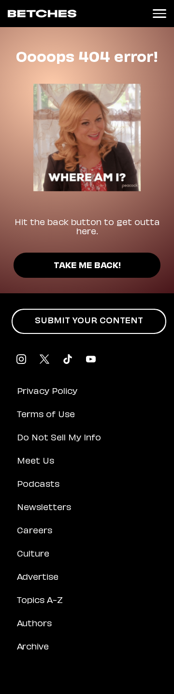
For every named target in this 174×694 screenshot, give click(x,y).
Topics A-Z (40, 601)
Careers (34, 531)
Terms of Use (46, 415)
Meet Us (35, 462)
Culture (33, 554)
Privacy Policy (47, 392)
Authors (34, 624)
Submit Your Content (89, 321)
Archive (33, 647)
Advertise (37, 578)
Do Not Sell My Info (59, 438)
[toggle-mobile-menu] (159, 13)
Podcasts (38, 485)
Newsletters (44, 508)
